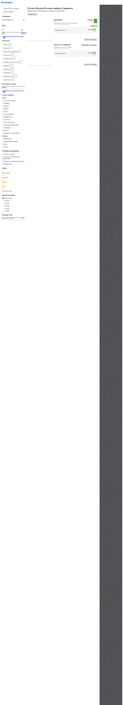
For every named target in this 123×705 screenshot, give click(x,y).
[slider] (4, 37)
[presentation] (13, 20)
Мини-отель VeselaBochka (62, 45)
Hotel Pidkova (58, 20)
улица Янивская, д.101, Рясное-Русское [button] (63, 47)
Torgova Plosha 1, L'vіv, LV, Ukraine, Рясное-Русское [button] (65, 23)
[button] (13, 10)
